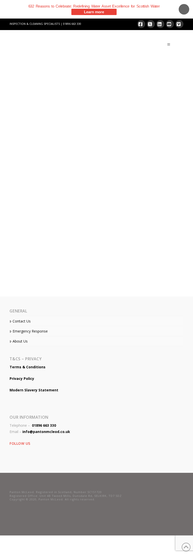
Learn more (94, 12)
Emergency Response (30, 331)
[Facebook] (141, 24)
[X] (151, 24)
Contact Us (21, 321)
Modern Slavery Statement (34, 390)
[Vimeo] (179, 24)
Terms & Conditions (27, 367)
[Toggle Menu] (168, 44)
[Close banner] (184, 9)
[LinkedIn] (160, 24)
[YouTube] (170, 24)
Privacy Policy (22, 378)
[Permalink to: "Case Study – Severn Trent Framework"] (51, 245)
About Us (20, 341)
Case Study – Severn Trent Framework (49, 197)
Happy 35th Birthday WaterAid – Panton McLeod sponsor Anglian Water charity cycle (47, 104)
